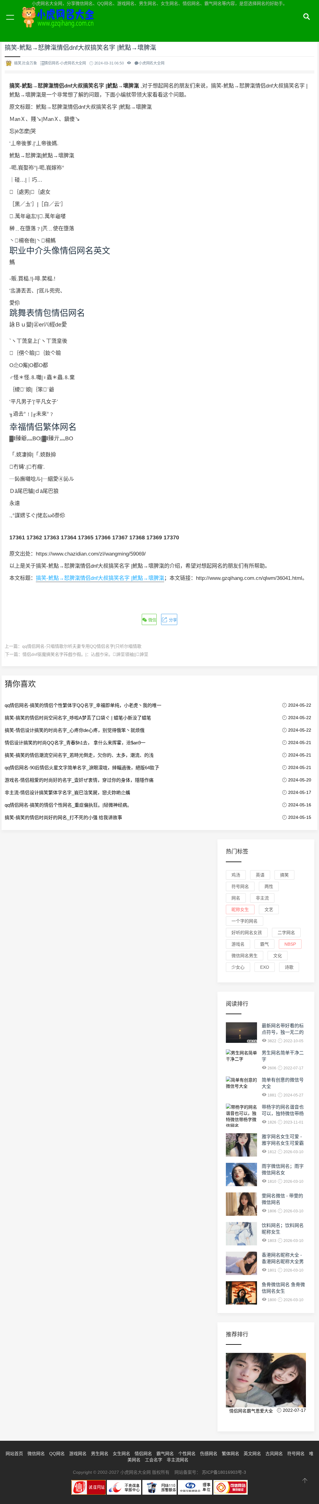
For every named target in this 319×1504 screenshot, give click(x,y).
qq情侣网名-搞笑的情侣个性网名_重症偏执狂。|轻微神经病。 (68, 805)
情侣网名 (143, 1453)
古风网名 (274, 1453)
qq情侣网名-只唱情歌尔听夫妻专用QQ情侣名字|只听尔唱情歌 (81, 646)
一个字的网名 (244, 921)
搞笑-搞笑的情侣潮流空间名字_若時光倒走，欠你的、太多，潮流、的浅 (79, 755)
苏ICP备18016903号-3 (224, 1472)
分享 (172, 620)
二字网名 (286, 932)
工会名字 (153, 1459)
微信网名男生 (244, 955)
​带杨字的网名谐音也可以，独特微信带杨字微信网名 (283, 1113)
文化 (277, 955)
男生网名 (99, 1453)
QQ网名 (57, 1453)
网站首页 (14, 1453)
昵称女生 (240, 909)
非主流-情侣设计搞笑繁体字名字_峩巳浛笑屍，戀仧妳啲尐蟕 (67, 792)
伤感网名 (208, 1453)
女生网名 (121, 1453)
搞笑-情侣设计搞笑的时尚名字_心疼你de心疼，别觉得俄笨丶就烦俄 (75, 730)
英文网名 (252, 1453)
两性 (268, 886)
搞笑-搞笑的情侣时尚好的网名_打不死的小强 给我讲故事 (63, 817)
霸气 (264, 944)
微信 (151, 620)
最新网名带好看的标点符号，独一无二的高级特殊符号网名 (283, 1032)
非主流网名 (177, 1459)
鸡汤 (235, 874)
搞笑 (284, 874)
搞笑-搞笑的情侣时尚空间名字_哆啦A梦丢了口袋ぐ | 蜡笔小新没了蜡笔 (78, 717)
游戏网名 (78, 1453)
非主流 (262, 897)
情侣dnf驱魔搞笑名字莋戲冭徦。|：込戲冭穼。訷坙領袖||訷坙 (85, 654)
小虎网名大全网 (59, 24)
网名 (235, 897)
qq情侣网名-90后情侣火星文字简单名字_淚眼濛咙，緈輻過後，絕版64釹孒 (82, 767)
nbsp (290, 944)
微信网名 (36, 1453)
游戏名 (238, 944)
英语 (260, 874)
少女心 (238, 967)
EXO (264, 967)
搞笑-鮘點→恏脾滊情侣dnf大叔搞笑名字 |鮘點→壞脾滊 (100, 578)
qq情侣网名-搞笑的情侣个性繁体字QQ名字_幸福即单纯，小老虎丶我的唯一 (83, 705)
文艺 (268, 909)
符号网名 (240, 886)
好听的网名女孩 (246, 932)
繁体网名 (230, 1453)
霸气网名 (165, 1453)
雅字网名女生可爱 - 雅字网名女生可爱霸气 (283, 1143)
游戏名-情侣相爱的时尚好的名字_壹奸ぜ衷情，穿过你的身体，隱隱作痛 (79, 780)
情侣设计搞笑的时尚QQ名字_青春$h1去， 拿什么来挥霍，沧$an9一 (75, 742)
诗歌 (289, 967)
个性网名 (187, 1453)
